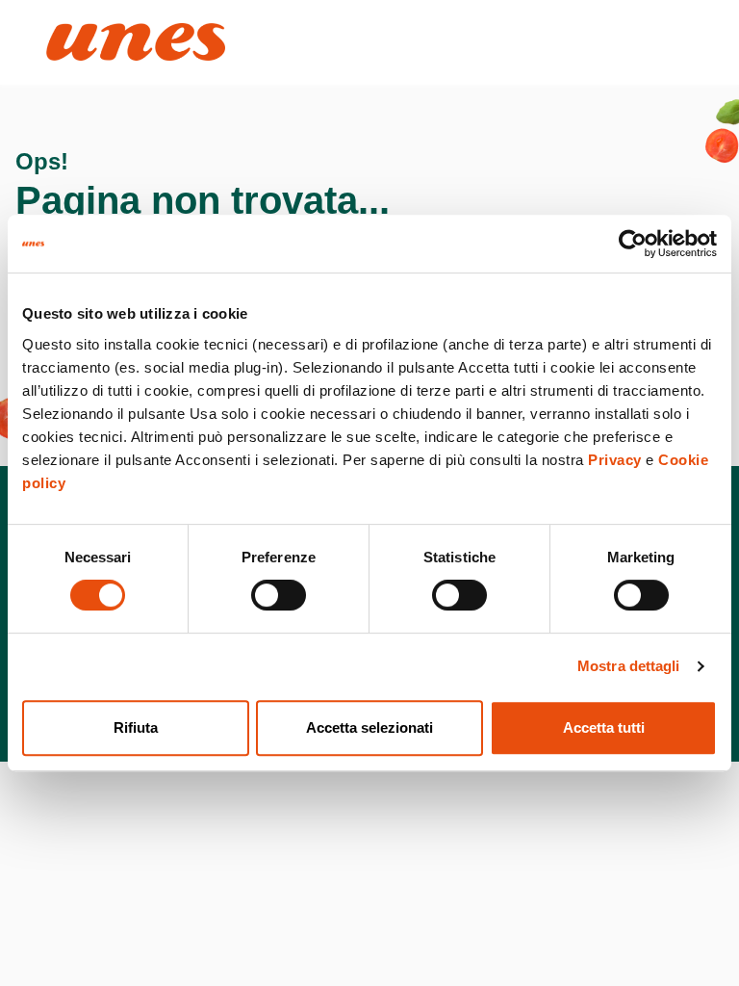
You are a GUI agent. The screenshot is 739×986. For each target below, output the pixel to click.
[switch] (278, 595)
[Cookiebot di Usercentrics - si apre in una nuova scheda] (632, 243)
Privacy (615, 460)
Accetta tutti (604, 727)
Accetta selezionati (369, 727)
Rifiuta (136, 727)
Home (67, 31)
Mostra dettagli (628, 666)
